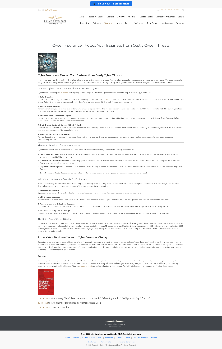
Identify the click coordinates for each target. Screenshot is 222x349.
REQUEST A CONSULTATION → (169, 10)
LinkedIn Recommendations (145, 338)
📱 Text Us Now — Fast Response (111, 4)
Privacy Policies (106, 342)
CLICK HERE (43, 298)
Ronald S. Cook (85, 266)
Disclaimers (92, 342)
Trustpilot (109, 338)
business (64, 93)
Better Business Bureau (92, 338)
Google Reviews (72, 338)
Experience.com (123, 338)
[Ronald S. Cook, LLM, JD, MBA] (55, 19)
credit (107, 99)
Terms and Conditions (126, 342)
